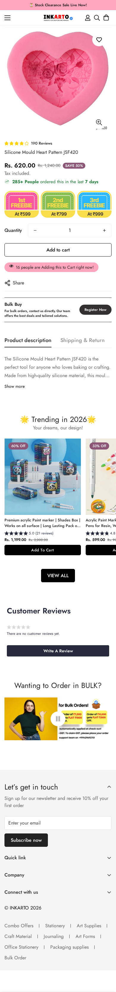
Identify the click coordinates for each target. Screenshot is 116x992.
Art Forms (85, 936)
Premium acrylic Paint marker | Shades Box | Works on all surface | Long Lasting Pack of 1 (42, 523)
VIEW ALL (58, 575)
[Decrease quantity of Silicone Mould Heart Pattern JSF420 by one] (35, 230)
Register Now (95, 309)
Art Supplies (89, 925)
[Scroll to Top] (105, 960)
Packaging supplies (69, 947)
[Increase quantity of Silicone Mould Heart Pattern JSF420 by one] (104, 230)
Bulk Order (15, 957)
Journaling (54, 936)
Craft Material (18, 936)
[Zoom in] (99, 122)
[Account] (87, 18)
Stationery (55, 925)
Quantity (13, 230)
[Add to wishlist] (99, 39)
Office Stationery (21, 947)
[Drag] (58, 719)
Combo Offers (18, 925)
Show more (14, 386)
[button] (106, 18)
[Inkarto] (58, 18)
